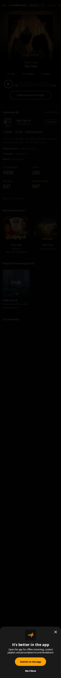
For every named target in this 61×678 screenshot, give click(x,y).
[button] (30, 339)
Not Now (30, 670)
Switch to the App (30, 661)
